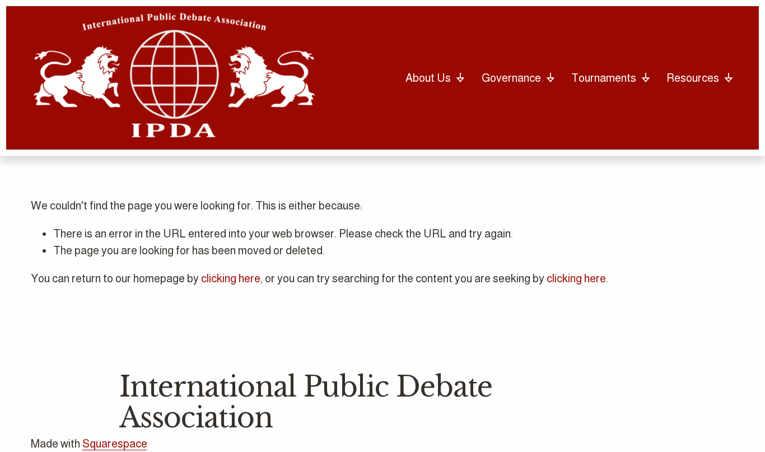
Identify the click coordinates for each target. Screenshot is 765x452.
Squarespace (114, 443)
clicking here (230, 278)
